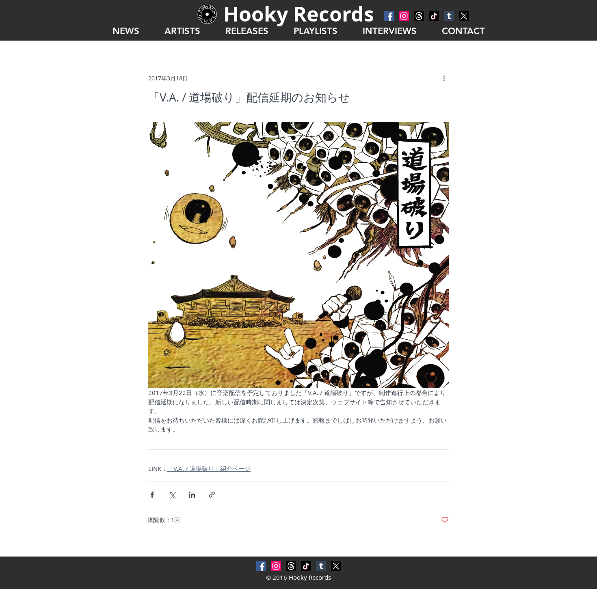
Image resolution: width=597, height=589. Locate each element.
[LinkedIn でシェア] (192, 494)
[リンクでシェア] (212, 494)
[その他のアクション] (444, 78)
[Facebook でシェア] (152, 494)
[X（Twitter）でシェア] (172, 494)
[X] (464, 16)
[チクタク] (434, 16)
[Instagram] (404, 16)
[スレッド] (419, 16)
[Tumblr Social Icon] (449, 16)
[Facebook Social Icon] (389, 16)
